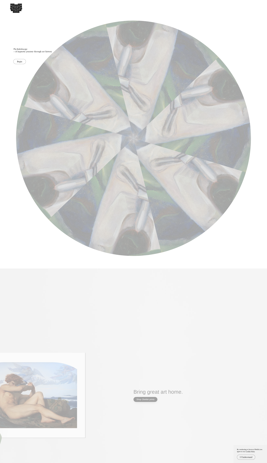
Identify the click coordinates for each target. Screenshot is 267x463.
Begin (19, 61)
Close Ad (252, 282)
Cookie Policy (250, 451)
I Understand (246, 457)
